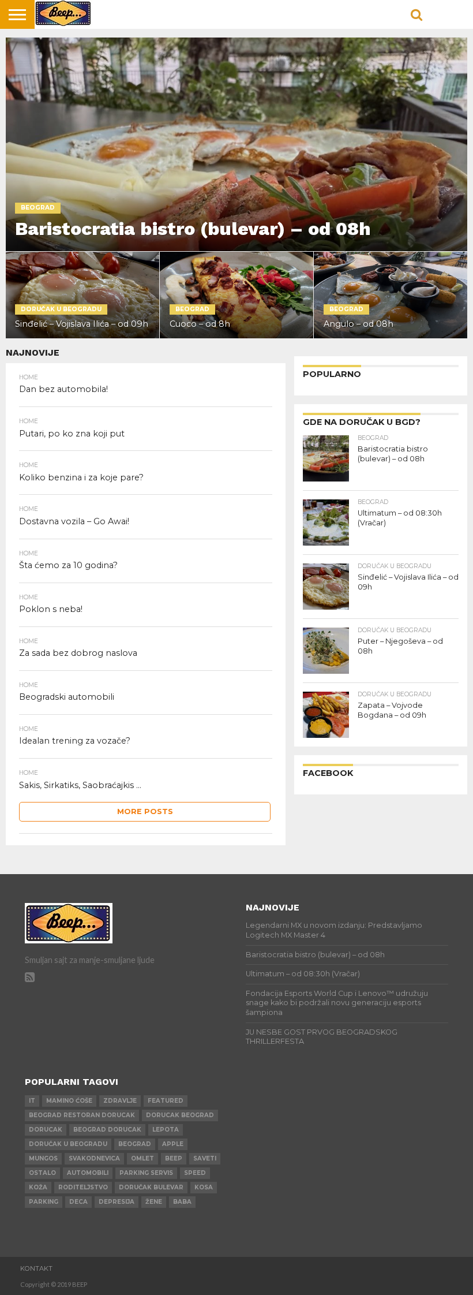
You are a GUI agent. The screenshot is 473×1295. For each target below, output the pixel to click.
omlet (142, 1158)
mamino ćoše (69, 1100)
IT (32, 1100)
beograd (134, 1144)
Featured (165, 1100)
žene (153, 1202)
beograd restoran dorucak (82, 1115)
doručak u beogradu (68, 1144)
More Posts (145, 811)
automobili (87, 1173)
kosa (203, 1187)
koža (38, 1187)
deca (78, 1202)
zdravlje (120, 1100)
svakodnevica (94, 1158)
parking (43, 1202)
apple (172, 1144)
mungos (43, 1158)
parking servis (146, 1173)
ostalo (42, 1173)
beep (173, 1158)
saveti (204, 1158)
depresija (116, 1202)
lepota (165, 1129)
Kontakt (36, 1268)
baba (182, 1202)
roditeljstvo (83, 1187)
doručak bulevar (151, 1187)
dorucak (45, 1129)
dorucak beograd (180, 1115)
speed (195, 1173)
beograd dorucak (107, 1129)
